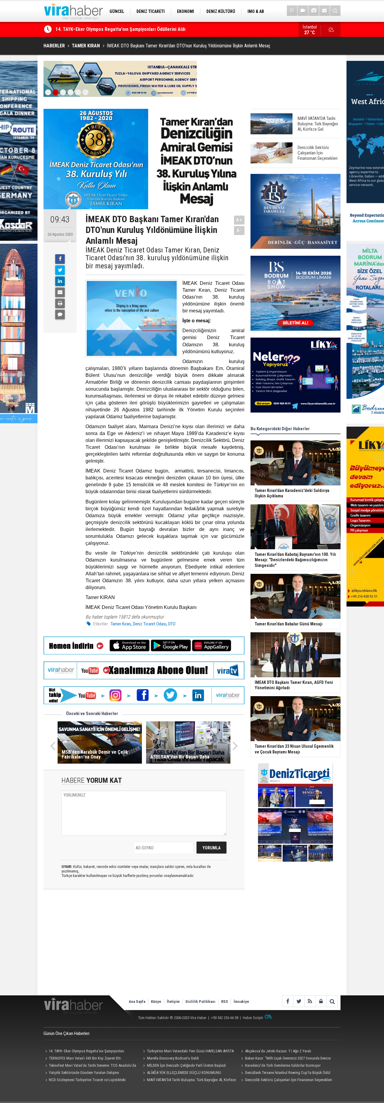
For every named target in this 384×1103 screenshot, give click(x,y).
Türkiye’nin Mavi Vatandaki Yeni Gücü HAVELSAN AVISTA (190, 1051)
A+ (239, 220)
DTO (172, 624)
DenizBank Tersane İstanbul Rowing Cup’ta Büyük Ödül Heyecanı (284, 1073)
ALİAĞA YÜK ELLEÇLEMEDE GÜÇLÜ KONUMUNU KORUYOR (181, 1073)
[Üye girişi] (320, 1001)
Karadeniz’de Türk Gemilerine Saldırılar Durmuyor (283, 1065)
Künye (156, 1001)
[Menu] (292, 10)
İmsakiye (241, 1001)
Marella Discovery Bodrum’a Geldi (173, 1058)
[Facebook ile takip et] (287, 1001)
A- (239, 230)
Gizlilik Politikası (200, 1001)
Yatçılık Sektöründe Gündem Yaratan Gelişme (84, 1072)
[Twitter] (60, 270)
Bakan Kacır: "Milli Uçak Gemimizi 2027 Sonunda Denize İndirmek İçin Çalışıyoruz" (284, 1059)
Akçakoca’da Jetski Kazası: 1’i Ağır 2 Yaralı (278, 1051)
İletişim (173, 1001)
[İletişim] (324, 10)
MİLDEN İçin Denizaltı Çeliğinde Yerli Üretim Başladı (186, 1065)
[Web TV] (303, 10)
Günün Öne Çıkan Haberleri (66, 1033)
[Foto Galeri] (313, 10)
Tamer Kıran (121, 624)
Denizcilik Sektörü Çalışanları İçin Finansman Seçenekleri (288, 1080)
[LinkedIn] (60, 281)
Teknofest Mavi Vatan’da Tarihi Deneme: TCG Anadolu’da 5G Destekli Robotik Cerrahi (143, 29)
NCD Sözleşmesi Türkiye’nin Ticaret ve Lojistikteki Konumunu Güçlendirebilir (85, 1081)
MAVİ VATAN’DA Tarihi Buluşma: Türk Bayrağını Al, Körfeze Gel (189, 1081)
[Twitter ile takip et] (298, 1001)
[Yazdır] (60, 303)
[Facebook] (60, 259)
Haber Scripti (253, 1017)
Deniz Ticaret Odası (149, 624)
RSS (224, 1001)
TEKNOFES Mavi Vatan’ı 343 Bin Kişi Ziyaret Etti (85, 1058)
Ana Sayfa (137, 1001)
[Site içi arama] (335, 10)
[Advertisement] (144, 947)
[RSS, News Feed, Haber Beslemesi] (309, 1001)
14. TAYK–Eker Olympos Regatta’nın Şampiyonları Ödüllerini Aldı (84, 1052)
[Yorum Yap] (60, 314)
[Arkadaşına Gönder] (60, 292)
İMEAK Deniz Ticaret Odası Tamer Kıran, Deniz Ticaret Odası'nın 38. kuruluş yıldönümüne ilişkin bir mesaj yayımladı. (157, 258)
